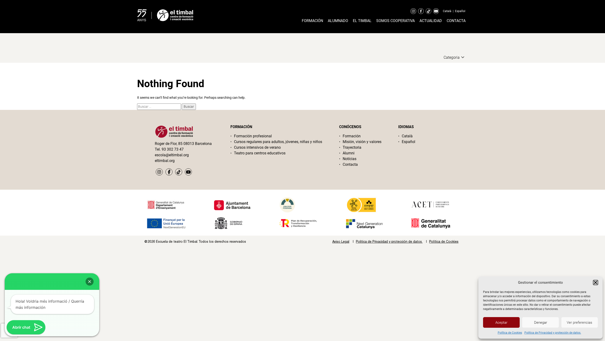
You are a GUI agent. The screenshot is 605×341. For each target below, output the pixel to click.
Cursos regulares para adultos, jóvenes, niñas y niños (278, 141)
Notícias (349, 159)
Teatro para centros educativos (259, 153)
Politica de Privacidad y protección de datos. (552, 332)
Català (447, 11)
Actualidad (430, 20)
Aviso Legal (340, 241)
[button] (595, 282)
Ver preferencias (579, 322)
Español (460, 11)
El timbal (362, 20)
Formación (312, 20)
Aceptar (501, 322)
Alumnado (338, 20)
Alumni (348, 153)
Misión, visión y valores (362, 141)
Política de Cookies (510, 332)
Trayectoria (352, 147)
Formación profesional (253, 136)
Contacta (456, 20)
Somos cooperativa (395, 20)
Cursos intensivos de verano (257, 147)
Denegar (540, 322)
